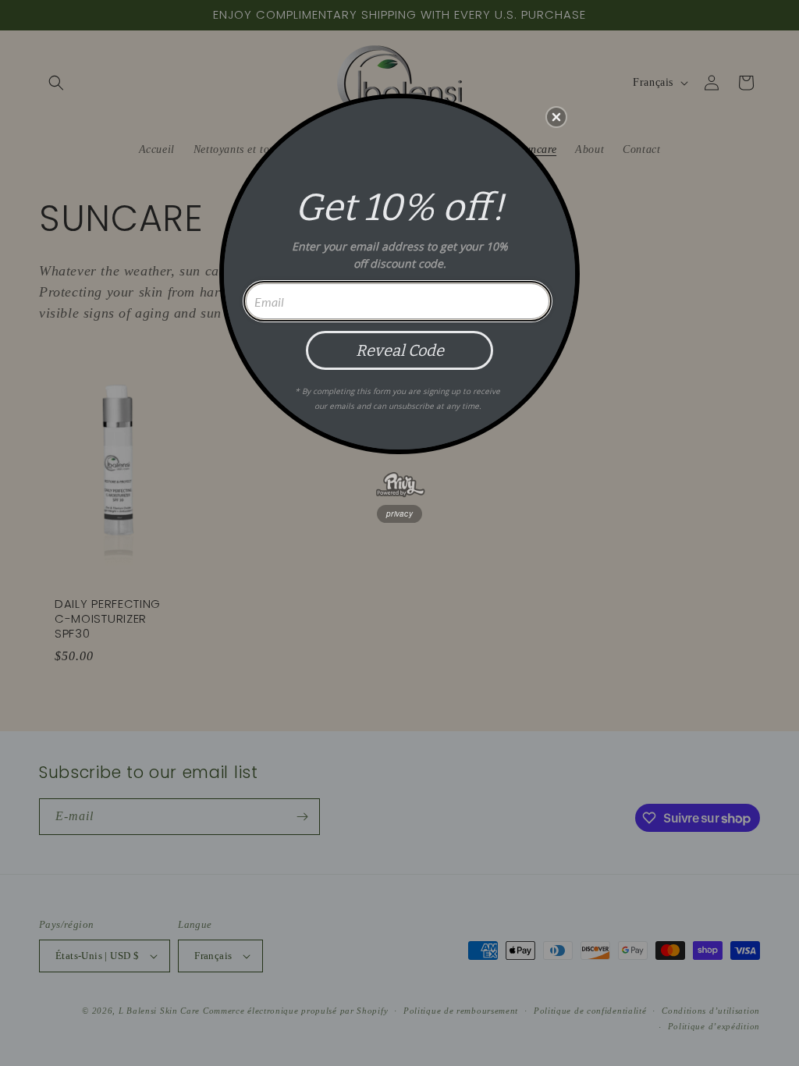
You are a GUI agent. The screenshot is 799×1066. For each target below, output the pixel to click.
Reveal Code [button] (400, 350)
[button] (556, 117)
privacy (399, 513)
